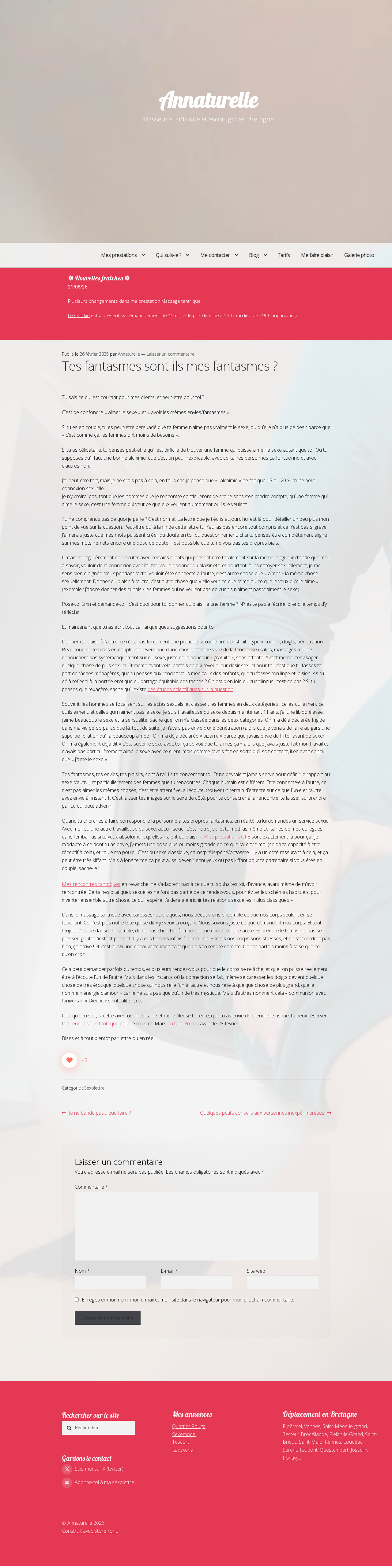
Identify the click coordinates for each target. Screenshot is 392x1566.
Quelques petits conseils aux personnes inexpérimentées (262, 1113)
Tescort (180, 1441)
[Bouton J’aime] (69, 1060)
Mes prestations (119, 255)
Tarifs (284, 255)
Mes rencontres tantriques (91, 884)
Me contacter (215, 255)
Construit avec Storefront (89, 1530)
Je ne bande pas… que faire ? (100, 1113)
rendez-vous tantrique (94, 1023)
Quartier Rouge (188, 1426)
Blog (254, 255)
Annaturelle (208, 99)
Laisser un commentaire (170, 354)
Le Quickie (79, 315)
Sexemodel (184, 1434)
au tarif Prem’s (183, 1023)
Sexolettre (94, 1088)
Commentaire (91, 1186)
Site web (256, 1271)
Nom (82, 1271)
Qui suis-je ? (168, 255)
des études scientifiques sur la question (190, 689)
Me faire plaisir (317, 255)
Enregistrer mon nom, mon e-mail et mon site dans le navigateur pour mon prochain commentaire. (188, 1299)
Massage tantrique (181, 301)
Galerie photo (359, 255)
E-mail (169, 1271)
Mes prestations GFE (227, 836)
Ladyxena (182, 1449)
